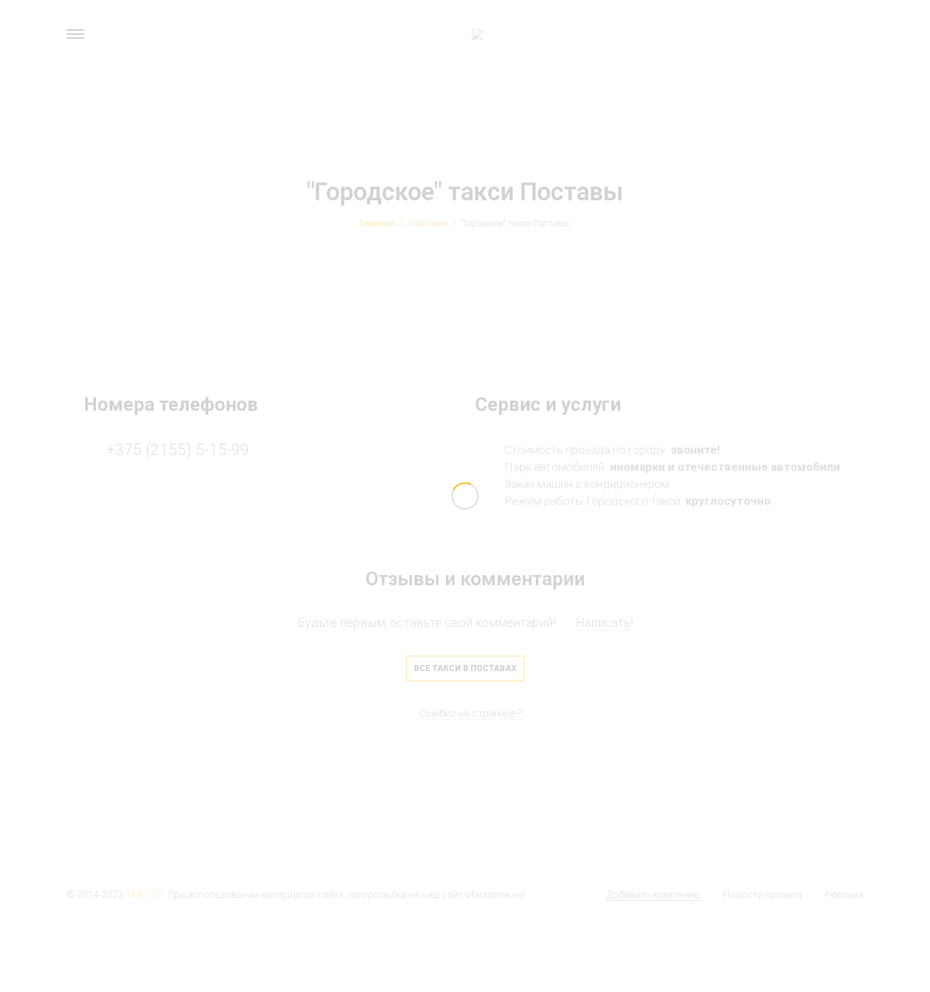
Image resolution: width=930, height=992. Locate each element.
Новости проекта (762, 894)
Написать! (604, 622)
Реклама (843, 894)
